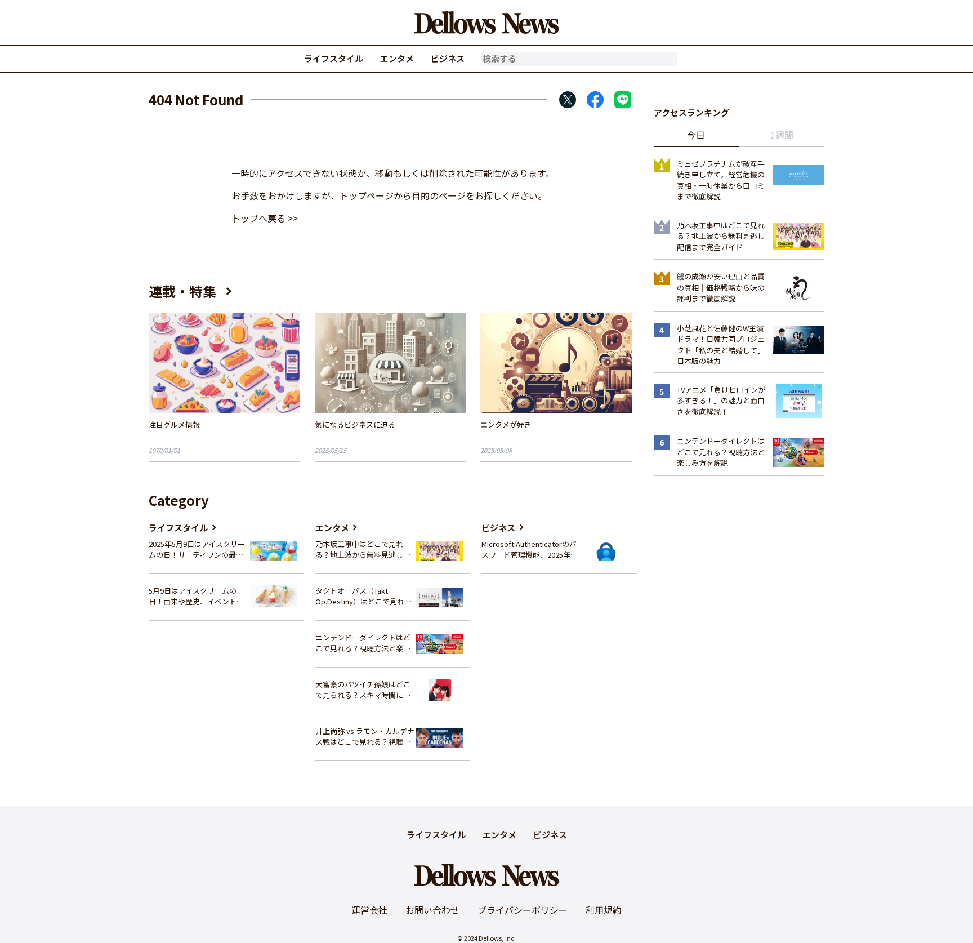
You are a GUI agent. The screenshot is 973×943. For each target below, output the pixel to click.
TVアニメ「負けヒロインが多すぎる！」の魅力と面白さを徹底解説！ (721, 400)
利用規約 (604, 910)
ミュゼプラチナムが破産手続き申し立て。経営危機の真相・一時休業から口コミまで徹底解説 (721, 180)
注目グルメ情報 (174, 424)
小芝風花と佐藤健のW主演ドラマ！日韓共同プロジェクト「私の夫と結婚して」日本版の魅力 (721, 345)
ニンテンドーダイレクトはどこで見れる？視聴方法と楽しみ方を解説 (362, 643)
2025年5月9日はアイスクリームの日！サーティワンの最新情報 (197, 550)
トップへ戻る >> (264, 218)
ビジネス (448, 58)
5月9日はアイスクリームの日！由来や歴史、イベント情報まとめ (196, 596)
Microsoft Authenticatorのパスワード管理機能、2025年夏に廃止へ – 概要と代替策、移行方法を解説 (529, 550)
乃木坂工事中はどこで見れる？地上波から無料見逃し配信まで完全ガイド (362, 550)
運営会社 (369, 910)
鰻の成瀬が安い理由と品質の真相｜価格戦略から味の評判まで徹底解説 (721, 287)
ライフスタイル (333, 58)
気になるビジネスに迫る (355, 424)
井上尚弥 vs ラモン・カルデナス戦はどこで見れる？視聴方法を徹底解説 (364, 737)
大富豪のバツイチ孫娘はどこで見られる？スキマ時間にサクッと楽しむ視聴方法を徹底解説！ (362, 690)
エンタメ (397, 58)
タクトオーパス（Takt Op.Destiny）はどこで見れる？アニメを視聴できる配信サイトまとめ (362, 596)
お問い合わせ (432, 910)
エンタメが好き (506, 424)
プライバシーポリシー (522, 910)
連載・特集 (182, 291)
